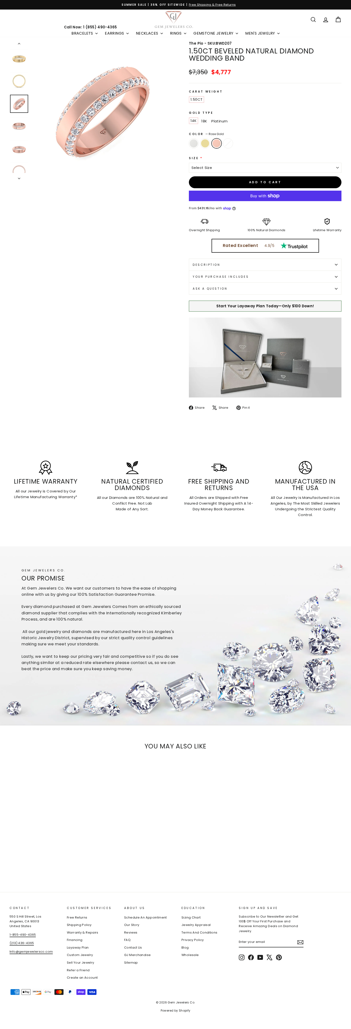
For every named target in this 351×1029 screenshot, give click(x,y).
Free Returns (77, 917)
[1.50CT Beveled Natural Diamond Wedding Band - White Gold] (13, 864)
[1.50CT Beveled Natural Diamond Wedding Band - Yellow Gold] (19, 864)
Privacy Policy (192, 940)
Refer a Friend (78, 970)
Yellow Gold (205, 143)
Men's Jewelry (260, 33)
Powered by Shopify (176, 1010)
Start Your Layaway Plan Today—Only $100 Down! (265, 305)
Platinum (219, 121)
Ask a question (210, 289)
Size (196, 158)
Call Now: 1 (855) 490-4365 (90, 27)
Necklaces (147, 33)
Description (206, 265)
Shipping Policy (79, 925)
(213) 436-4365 (22, 943)
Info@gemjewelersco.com (31, 952)
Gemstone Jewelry (213, 33)
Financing (74, 940)
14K (194, 120)
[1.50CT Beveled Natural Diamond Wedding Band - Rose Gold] (25, 864)
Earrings (115, 33)
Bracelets (82, 33)
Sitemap (131, 963)
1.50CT (196, 99)
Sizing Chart (191, 917)
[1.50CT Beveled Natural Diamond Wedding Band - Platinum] (32, 864)
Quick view (49, 835)
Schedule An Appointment (145, 917)
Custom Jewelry (80, 955)
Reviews (131, 932)
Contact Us (133, 947)
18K (204, 121)
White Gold (193, 143)
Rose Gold (216, 143)
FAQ (127, 940)
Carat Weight (206, 91)
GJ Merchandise (137, 955)
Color (206, 134)
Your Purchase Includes (221, 277)
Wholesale (190, 955)
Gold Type (201, 113)
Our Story (131, 925)
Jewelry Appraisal (196, 925)
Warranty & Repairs (82, 932)
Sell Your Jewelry (80, 963)
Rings (176, 33)
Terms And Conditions (199, 932)
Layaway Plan (78, 947)
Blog (185, 947)
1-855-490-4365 (23, 935)
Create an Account (82, 978)
